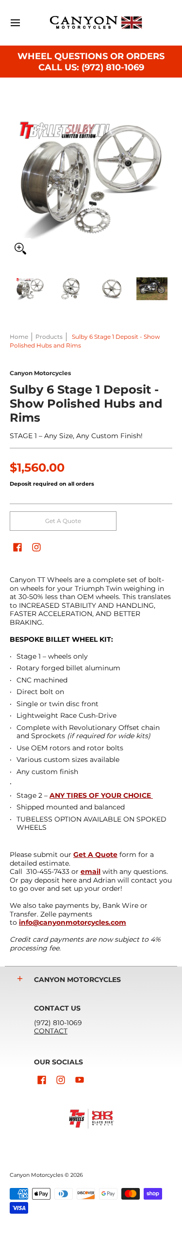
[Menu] (15, 23)
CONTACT (50, 1031)
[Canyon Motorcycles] (96, 23)
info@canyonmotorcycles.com (72, 922)
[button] (17, 547)
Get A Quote (63, 520)
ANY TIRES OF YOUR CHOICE (101, 795)
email (90, 871)
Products (49, 336)
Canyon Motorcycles (40, 373)
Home (19, 336)
